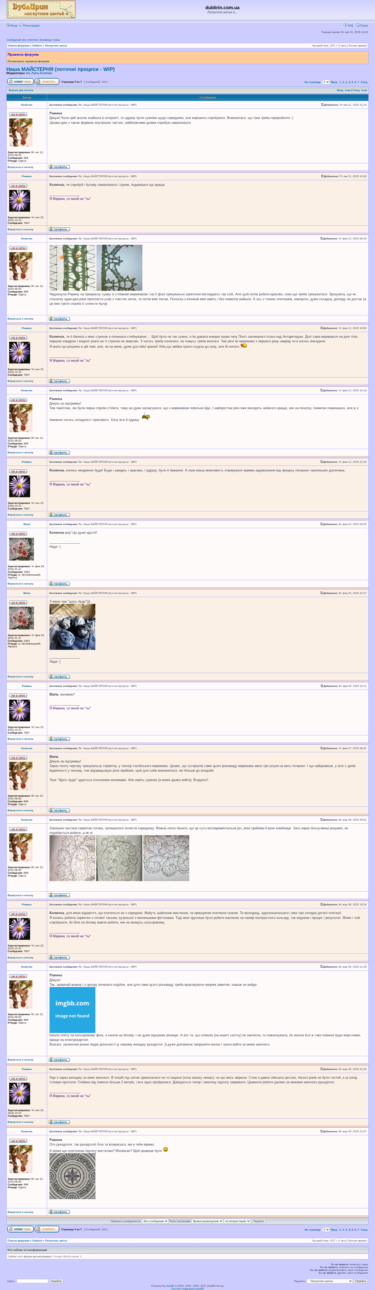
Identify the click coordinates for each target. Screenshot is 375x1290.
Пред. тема (344, 90)
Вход (13, 25)
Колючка (46, 73)
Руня (35, 73)
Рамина (27, 176)
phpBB (170, 1285)
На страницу (313, 82)
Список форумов (18, 45)
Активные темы (50, 39)
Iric (28, 73)
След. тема (360, 90)
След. (364, 82)
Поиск (363, 25)
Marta (26, 524)
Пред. (334, 82)
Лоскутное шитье (56, 45)
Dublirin (37, 45)
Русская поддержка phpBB (187, 1288)
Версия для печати (21, 90)
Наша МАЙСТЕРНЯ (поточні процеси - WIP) (60, 69)
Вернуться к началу (20, 167)
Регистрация (31, 25)
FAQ (350, 25)
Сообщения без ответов (22, 39)
